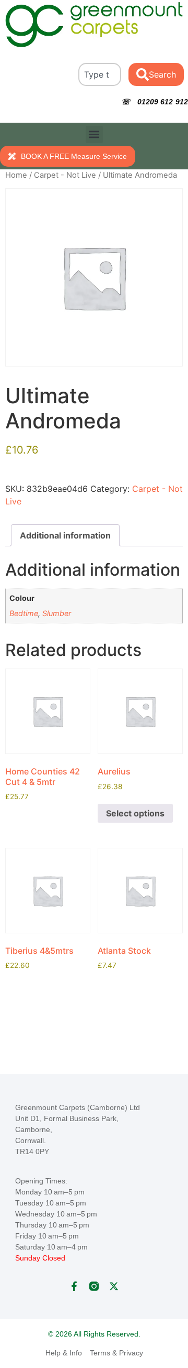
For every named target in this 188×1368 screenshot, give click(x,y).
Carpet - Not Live (65, 175)
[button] (94, 134)
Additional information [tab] (65, 535)
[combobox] (99, 74)
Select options (135, 813)
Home (16, 175)
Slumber (56, 613)
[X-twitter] (114, 1286)
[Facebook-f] (74, 1286)
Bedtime (23, 613)
